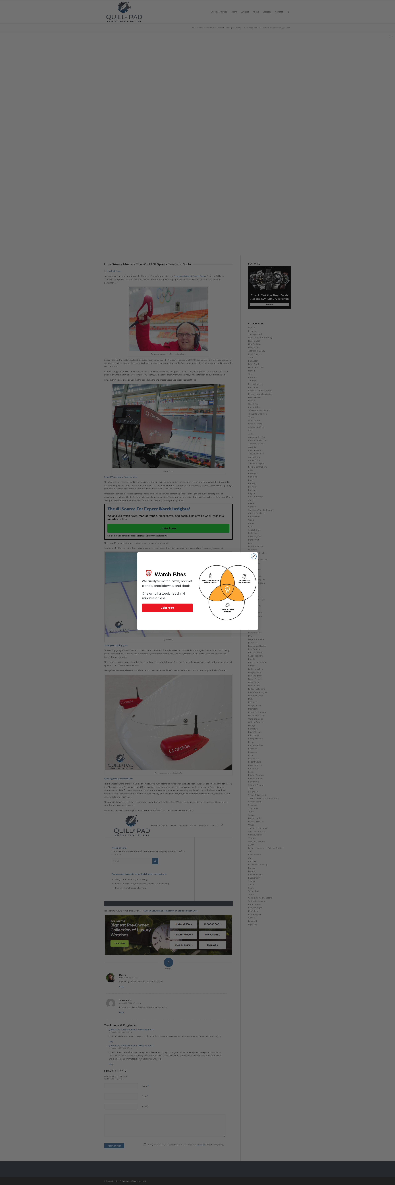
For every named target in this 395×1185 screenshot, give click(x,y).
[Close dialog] (253, 556)
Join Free (167, 608)
